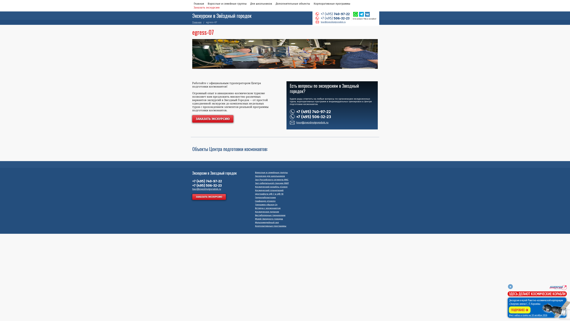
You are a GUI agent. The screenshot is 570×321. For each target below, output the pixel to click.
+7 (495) (335, 14)
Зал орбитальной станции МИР (272, 183)
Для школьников (261, 3)
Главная (199, 3)
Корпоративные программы (332, 3)
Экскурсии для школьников (270, 176)
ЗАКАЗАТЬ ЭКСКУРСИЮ (213, 119)
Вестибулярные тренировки (270, 215)
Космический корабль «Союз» (271, 186)
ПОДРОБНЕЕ (518, 310)
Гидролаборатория (265, 197)
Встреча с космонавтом (268, 208)
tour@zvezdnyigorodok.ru (333, 22)
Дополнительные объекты (293, 3)
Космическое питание (267, 211)
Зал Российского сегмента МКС (271, 179)
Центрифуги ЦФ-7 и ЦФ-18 (269, 194)
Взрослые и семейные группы (227, 3)
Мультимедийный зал (267, 222)
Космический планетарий (269, 190)
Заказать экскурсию (207, 7)
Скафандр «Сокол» (265, 201)
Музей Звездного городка (269, 219)
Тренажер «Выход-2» (266, 204)
